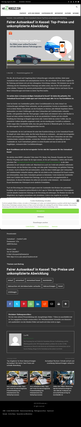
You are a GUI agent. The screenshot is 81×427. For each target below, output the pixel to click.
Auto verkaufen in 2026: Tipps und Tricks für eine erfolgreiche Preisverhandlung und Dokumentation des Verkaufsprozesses (17, 391)
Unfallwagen (12, 292)
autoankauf (20, 280)
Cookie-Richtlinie (30, 226)
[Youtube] (78, 2)
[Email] (52, 304)
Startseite (9, 18)
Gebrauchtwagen (49, 286)
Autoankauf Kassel (33, 280)
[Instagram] (71, 2)
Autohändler (47, 280)
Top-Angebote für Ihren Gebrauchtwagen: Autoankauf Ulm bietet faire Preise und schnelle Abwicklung (21, 363)
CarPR (26, 335)
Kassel (60, 286)
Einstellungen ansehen (40, 222)
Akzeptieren (40, 211)
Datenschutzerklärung (43, 226)
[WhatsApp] (31, 304)
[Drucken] (58, 304)
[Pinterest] (24, 304)
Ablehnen (40, 217)
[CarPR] (15, 342)
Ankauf (10, 280)
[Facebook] (69, 2)
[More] (65, 304)
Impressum (54, 226)
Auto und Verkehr (19, 18)
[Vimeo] (76, 2)
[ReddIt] (45, 304)
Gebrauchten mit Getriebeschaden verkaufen (24, 286)
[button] (78, 201)
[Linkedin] (38, 304)
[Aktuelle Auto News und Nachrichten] (11, 8)
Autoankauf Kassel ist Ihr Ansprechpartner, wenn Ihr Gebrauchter (39, 162)
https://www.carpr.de (28, 338)
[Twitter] (73, 2)
